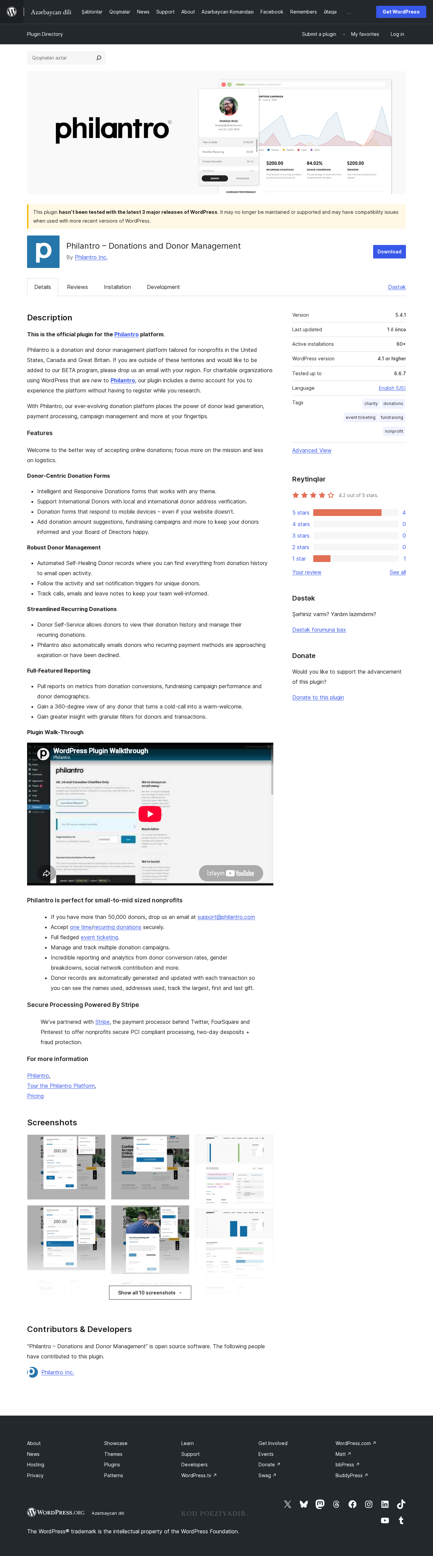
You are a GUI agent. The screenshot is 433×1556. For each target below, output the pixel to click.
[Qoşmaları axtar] (99, 58)
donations (393, 403)
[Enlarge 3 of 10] (96, 1285)
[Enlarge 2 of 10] (96, 1214)
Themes (113, 1454)
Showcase (116, 1443)
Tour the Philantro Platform (61, 1085)
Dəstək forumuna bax (319, 629)
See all (398, 572)
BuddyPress (352, 1475)
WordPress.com (356, 1443)
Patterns (113, 1475)
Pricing (35, 1095)
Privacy (35, 1475)
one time (81, 927)
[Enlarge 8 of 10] (264, 1218)
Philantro (126, 334)
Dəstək (397, 287)
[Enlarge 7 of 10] (264, 1143)
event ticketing (99, 937)
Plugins (112, 1464)
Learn (187, 1443)
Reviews (77, 287)
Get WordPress (401, 12)
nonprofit (394, 431)
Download (390, 251)
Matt (343, 1454)
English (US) (392, 388)
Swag (267, 1475)
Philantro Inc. (91, 257)
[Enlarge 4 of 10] (180, 1143)
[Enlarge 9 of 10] (264, 1292)
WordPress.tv (199, 1475)
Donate (269, 1464)
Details (42, 287)
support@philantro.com (226, 917)
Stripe (102, 1021)
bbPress (348, 1464)
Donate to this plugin (318, 697)
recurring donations (117, 927)
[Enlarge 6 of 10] (180, 1288)
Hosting (35, 1464)
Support (190, 1454)
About (34, 1443)
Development (163, 287)
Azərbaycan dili (108, 1513)
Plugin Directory (45, 34)
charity (371, 403)
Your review (306, 572)
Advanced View (312, 450)
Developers (194, 1464)
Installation (117, 287)
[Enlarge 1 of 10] (96, 1143)
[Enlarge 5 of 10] (180, 1214)
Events (266, 1454)
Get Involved (273, 1443)
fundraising (392, 417)
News (33, 1454)
